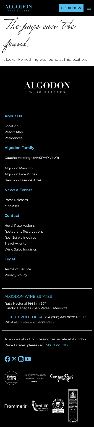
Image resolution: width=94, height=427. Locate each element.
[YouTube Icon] (28, 359)
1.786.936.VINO (56, 345)
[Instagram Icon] (21, 359)
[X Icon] (14, 359)
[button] (89, 8)
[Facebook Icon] (7, 359)
